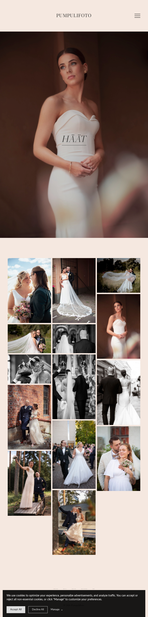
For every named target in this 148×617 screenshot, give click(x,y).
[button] (137, 16)
